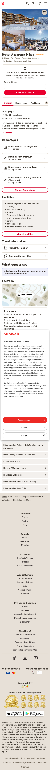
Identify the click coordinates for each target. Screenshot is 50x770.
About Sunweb (25, 578)
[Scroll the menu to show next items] (46, 102)
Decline (24, 428)
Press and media (25, 590)
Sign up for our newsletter (25, 650)
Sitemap (25, 593)
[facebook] (14, 659)
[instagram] (25, 659)
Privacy (25, 606)
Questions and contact (25, 634)
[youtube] (35, 659)
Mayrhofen (25, 541)
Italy (25, 525)
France (25, 517)
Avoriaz (25, 537)
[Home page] (2, 3)
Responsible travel (25, 582)
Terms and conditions (25, 642)
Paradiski (25, 562)
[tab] (7, 103)
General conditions (36, 758)
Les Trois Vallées (25, 558)
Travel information (25, 646)
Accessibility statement (25, 614)
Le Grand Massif (25, 565)
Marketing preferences (25, 618)
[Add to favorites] (44, 12)
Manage (24, 435)
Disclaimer (25, 622)
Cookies (25, 610)
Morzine (25, 545)
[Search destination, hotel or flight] (27, 3)
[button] (25, 19)
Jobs (25, 586)
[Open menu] (45, 3)
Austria (25, 521)
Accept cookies (24, 420)
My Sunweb (25, 638)
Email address (10, 82)
